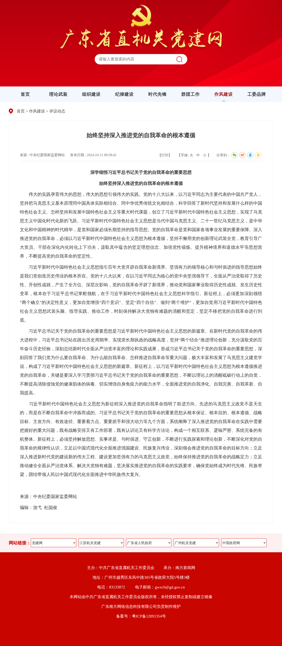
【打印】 (165, 155)
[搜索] (179, 59)
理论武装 (58, 94)
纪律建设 (124, 94)
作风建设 (223, 94)
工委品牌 (256, 94)
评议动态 (57, 111)
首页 (25, 94)
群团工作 (190, 94)
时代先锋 (157, 94)
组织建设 (91, 94)
